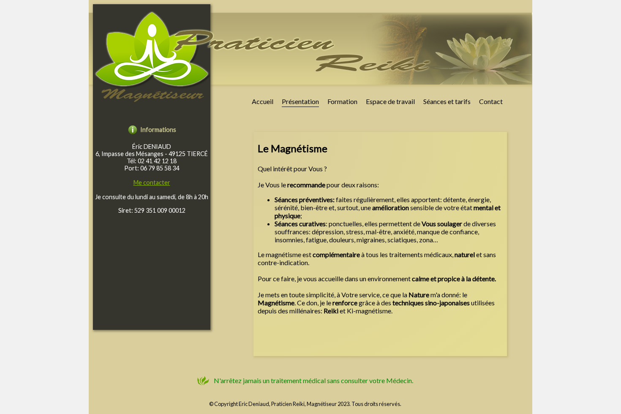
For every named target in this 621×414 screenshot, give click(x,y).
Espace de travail (390, 101)
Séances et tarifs (447, 101)
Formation (342, 101)
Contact (491, 101)
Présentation (300, 101)
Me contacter (151, 182)
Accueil (262, 101)
